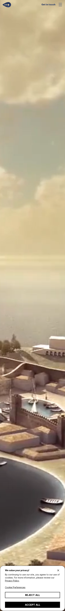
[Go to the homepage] (6, 4)
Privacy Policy (12, 580)
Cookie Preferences (15, 587)
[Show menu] (61, 5)
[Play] (32, 305)
